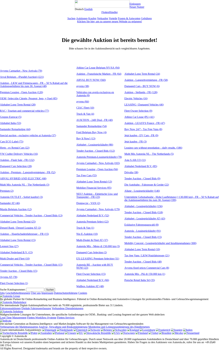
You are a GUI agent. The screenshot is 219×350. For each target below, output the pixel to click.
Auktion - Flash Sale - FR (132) (17, 160)
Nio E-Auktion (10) (87, 233)
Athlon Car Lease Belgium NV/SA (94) (98, 67)
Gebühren (146, 18)
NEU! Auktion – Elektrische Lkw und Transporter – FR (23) (97, 195)
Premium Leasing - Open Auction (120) (21, 92)
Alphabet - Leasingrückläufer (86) (94, 144)
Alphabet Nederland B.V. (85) (140, 166)
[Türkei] (153, 333)
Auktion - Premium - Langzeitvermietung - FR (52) (27, 172)
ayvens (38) (82, 86)
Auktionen (82, 18)
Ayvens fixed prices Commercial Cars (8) (146, 267)
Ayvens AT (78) (8, 277)
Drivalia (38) (131, 172)
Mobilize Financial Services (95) (93, 187)
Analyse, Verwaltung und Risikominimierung (63, 326)
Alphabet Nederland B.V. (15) (16, 252)
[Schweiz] (94, 329)
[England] (133, 329)
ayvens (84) (82, 101)
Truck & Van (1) (85, 227)
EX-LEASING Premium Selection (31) (97, 258)
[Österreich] (80, 329)
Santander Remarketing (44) (15, 129)
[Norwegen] (128, 333)
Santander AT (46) (10, 203)
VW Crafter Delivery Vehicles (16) (19, 153)
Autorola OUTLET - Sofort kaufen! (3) (21, 197)
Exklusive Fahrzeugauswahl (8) (141, 224)
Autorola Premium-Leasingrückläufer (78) (99, 156)
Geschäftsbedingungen (17, 292)
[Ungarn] (70, 333)
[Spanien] (176, 329)
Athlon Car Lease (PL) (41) (139, 116)
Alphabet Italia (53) (10, 123)
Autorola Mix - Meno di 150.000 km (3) (98, 246)
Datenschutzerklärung (66, 292)
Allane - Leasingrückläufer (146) (142, 190)
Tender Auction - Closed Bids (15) (18, 270)
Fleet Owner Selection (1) (14, 283)
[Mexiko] (177, 333)
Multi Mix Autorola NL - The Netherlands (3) (24, 184)
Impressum (47, 292)
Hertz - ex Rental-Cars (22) (14, 147)
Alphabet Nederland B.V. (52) (92, 215)
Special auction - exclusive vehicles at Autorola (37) (28, 135)
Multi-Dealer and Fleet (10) (15, 258)
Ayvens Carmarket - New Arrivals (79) (21, 70)
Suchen (71, 18)
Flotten (105, 12)
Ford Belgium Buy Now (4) (91, 132)
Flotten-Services (65, 317)
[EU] (80, 333)
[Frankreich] (163, 329)
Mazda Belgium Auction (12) (16, 209)
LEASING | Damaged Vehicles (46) (144, 104)
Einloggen (135, 3)
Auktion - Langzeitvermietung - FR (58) (146, 80)
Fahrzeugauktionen (10, 308)
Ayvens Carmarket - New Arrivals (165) (98, 163)
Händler (113, 12)
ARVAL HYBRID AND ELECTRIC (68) (23, 178)
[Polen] (32, 333)
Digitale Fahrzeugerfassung (36, 308)
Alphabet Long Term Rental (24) (142, 73)
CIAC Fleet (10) (85, 107)
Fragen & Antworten (129, 18)
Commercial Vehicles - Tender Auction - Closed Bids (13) (31, 215)
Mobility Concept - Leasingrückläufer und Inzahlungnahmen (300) (160, 243)
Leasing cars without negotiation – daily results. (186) (153, 147)
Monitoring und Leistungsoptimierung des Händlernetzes (119, 326)
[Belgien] (106, 329)
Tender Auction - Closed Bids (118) (143, 212)
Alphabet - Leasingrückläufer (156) (143, 206)
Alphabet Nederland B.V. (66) (92, 280)
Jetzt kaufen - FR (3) (135, 141)
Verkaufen (102, 18)
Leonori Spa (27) (9, 246)
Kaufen (92, 18)
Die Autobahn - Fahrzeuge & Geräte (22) (146, 184)
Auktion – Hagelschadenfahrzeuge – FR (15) (24, 233)
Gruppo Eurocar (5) (10, 116)
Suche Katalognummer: (12, 289)
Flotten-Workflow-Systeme (41, 317)
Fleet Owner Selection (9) (138, 110)
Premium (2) (7, 190)
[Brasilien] (165, 333)
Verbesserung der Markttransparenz (19, 326)
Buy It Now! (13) (85, 138)
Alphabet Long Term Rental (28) (18, 104)
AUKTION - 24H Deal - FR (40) (94, 120)
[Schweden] (120, 329)
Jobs (2, 292)
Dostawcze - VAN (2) (88, 203)
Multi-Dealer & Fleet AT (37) (92, 240)
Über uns (36, 292)
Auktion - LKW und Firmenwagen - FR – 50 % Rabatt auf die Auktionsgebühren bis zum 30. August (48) (34, 85)
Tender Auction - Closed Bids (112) (95, 150)
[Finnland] (142, 333)
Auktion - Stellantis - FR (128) (140, 92)
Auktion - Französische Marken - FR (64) (98, 73)
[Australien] (45, 333)
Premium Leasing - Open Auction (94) (97, 169)
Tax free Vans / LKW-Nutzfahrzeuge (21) (146, 255)
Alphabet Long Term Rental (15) (18, 240)
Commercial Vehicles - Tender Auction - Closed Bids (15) (31, 264)
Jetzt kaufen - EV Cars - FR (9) (141, 135)
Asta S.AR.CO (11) (135, 160)
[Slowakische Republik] (97, 333)
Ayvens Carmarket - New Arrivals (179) (98, 209)
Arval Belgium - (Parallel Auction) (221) (22, 76)
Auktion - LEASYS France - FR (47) (144, 123)
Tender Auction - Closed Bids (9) (142, 178)
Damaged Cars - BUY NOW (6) (142, 86)
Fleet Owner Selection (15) (91, 274)
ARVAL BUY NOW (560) (91, 80)
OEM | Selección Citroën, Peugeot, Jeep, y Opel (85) (28, 98)
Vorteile (113, 18)
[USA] (116, 333)
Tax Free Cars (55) (86, 175)
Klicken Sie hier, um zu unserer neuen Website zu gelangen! (109, 21)
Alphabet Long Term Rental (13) (94, 181)
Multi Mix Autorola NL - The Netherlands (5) (149, 153)
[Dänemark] (49, 329)
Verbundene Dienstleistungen (67, 308)
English (88, 9)
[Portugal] (58, 333)
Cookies (82, 292)
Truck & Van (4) (85, 113)
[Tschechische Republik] (14, 333)
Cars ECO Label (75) (11, 141)
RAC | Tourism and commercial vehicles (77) (24, 110)
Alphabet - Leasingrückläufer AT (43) (144, 218)
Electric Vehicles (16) (135, 98)
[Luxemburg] (147, 329)
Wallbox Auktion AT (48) (90, 286)
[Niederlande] (65, 329)
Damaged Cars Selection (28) (16, 166)
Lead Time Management (13, 317)
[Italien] (187, 329)
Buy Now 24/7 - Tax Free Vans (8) (143, 129)
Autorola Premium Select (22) (92, 221)
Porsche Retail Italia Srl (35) (139, 280)
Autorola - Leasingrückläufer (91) (142, 230)
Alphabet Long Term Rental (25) (18, 221)
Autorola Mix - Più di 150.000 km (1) (144, 274)
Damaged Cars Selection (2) (91, 252)
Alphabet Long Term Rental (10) (142, 249)
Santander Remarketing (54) (91, 126)
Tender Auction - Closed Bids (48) (143, 261)
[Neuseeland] (191, 333)
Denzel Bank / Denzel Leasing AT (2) (20, 227)
